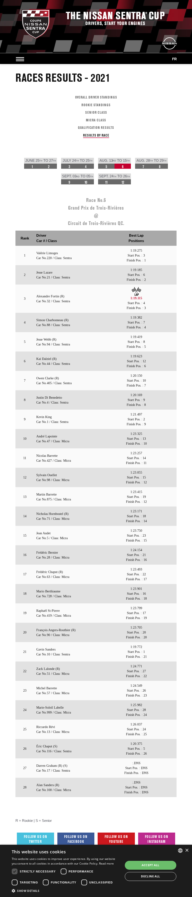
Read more (106, 863)
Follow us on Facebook (75, 839)
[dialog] (96, 871)
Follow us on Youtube (116, 839)
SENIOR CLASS (96, 112)
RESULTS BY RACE (96, 135)
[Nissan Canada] (169, 43)
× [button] (186, 850)
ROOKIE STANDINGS (96, 105)
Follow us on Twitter (35, 839)
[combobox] (180, 850)
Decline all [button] (150, 876)
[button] (66, 890)
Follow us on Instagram (156, 839)
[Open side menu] (21, 59)
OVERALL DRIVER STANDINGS (96, 97)
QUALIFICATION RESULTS (96, 127)
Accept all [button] (150, 865)
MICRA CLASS (96, 120)
